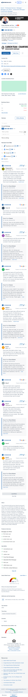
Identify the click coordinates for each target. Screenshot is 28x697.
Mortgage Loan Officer (6, 9)
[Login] (15, 2)
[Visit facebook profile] (5, 74)
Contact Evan (6, 53)
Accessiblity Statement (18, 692)
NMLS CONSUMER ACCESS (14, 650)
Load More (14, 493)
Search (2, 8)
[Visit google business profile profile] (8, 74)
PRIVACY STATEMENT (14, 649)
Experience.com (11, 689)
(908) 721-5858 (7, 61)
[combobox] (13, 123)
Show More (10, 40)
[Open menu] (25, 2)
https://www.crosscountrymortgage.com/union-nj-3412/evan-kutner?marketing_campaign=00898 (15, 66)
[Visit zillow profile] (2, 74)
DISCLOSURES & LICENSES (14, 647)
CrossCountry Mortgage (19, 9)
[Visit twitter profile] (11, 74)
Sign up (19, 2)
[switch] (24, 132)
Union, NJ (6, 63)
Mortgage (19, 8)
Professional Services (10, 8)
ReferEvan (16, 53)
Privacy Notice (8, 692)
